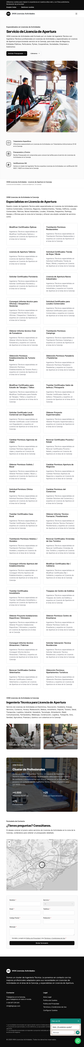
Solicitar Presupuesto (15, 53)
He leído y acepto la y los (39, 938)
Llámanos (34, 53)
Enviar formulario (42, 943)
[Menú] (76, 13)
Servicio (46, 900)
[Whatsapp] (78, 1041)
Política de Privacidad (33, 938)
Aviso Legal (47, 997)
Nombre (13, 900)
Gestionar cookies (27, 7)
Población (47, 918)
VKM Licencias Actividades (23, 14)
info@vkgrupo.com (13, 1006)
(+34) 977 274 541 (12, 1003)
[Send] (77, 1032)
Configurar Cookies (50, 1010)
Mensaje (13, 927)
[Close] (78, 1021)
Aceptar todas (11, 7)
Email (12, 909)
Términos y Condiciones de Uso (54, 938)
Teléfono (46, 909)
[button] (42, 865)
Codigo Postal (15, 918)
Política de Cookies (50, 1000)
